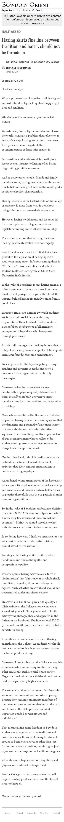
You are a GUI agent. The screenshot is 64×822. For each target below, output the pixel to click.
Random (27, 10)
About (20, 812)
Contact (56, 812)
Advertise (44, 812)
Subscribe (32, 812)
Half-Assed (11, 31)
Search (39, 10)
